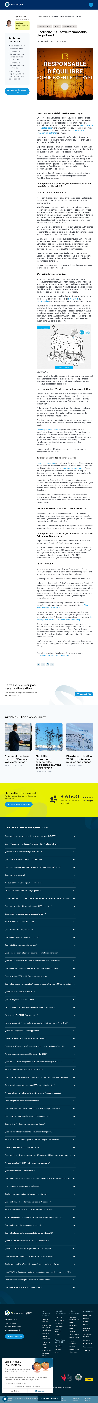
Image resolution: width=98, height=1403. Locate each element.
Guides (85, 1324)
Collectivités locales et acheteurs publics (59, 1330)
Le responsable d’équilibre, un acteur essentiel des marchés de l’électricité (17, 55)
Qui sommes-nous (11, 1320)
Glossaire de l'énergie (87, 1335)
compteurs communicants (73, 468)
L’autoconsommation (46, 463)
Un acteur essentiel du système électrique (17, 47)
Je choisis (15, 1391)
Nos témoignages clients (13, 1326)
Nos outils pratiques (86, 1329)
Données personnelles (61, 1399)
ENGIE (75, 299)
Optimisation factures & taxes (46, 1353)
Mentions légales (88, 1399)
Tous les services (45, 1320)
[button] (49, 1398)
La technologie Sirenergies (74, 1351)
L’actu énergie (87, 1315)
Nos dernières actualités (13, 1330)
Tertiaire (57, 1353)
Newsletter (86, 1340)
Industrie (58, 1349)
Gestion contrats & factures (72, 1343)
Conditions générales (75, 1399)
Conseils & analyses (43, 16)
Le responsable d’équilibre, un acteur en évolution (16, 65)
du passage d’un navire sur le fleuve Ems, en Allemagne (64, 618)
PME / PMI (58, 1317)
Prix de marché (74, 1337)
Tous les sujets (88, 1347)
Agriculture (58, 1346)
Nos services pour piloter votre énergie (46, 1327)
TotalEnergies (43, 301)
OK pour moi (40, 1391)
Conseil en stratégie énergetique (46, 1336)
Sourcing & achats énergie (46, 1344)
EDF (70, 299)
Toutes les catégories (86, 1351)
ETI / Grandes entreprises (59, 1322)
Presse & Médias (10, 1323)
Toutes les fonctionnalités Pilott (74, 1319)
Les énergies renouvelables (49, 429)
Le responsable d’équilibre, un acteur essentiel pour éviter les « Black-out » (16, 75)
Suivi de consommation (74, 1333)
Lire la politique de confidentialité (15, 1383)
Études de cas (88, 1343)
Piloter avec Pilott (73, 1327)
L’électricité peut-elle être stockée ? (52, 655)
